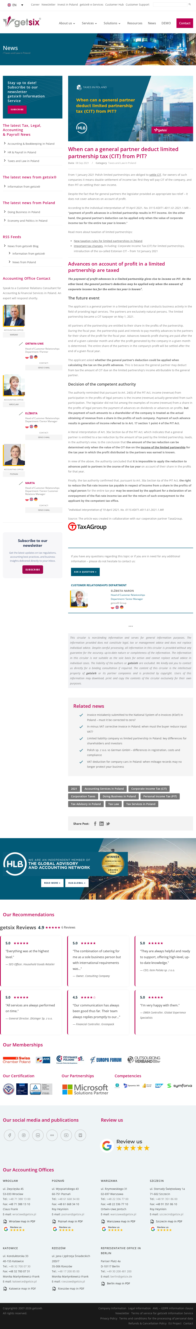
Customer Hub (114, 4)
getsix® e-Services (91, 4)
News (152, 23)
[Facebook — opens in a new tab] (9, 1135)
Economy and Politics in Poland (27, 220)
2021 (74, 788)
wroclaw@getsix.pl (24, 1214)
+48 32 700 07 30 (19, 1266)
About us (65, 23)
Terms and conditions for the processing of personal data (156, 1318)
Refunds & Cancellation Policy (147, 1323)
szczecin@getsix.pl (171, 1214)
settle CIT (155, 175)
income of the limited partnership (163, 447)
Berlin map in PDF (118, 1283)
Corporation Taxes (83, 796)
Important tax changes (88, 246)
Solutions (110, 23)
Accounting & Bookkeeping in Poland (31, 143)
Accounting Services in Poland (104, 788)
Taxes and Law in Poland (122, 163)
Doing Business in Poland (119, 796)
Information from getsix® (24, 186)
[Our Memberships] (27, 1065)
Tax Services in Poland (140, 804)
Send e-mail (44, 367)
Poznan (14, 474)
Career (35, 4)
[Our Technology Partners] (85, 1094)
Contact (184, 23)
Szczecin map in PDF (168, 1221)
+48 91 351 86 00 (166, 1199)
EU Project (174, 1323)
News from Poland (24, 262)
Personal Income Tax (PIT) (160, 796)
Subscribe (17, 109)
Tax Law (113, 804)
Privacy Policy (108, 1318)
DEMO (166, 23)
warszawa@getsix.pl (123, 1214)
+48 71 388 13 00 (19, 1199)
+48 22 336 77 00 (117, 1199)
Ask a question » (85, 571)
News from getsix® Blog (23, 246)
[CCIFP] (70, 1065)
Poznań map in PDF (70, 1221)
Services (88, 23)
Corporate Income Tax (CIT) (149, 788)
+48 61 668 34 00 (68, 1199)
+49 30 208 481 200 (119, 1271)
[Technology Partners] (154, 1087)
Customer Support (137, 4)
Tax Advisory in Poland (86, 804)
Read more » (52, 882)
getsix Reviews (18, 927)
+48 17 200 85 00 (68, 1271)
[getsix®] (22, 25)
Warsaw (14, 334)
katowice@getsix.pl (24, 1281)
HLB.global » (77, 882)
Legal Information (139, 1308)
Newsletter (49, 4)
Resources (134, 23)
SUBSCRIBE (32, 569)
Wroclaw (14, 404)
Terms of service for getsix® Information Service (162, 1313)
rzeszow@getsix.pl (73, 1281)
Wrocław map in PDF (21, 1221)
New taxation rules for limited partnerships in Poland (108, 241)
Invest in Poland (67, 4)
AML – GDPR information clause (173, 1308)
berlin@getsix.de (121, 1276)
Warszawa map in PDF (120, 1221)
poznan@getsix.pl (72, 1214)
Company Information (112, 1308)
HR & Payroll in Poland (22, 152)
